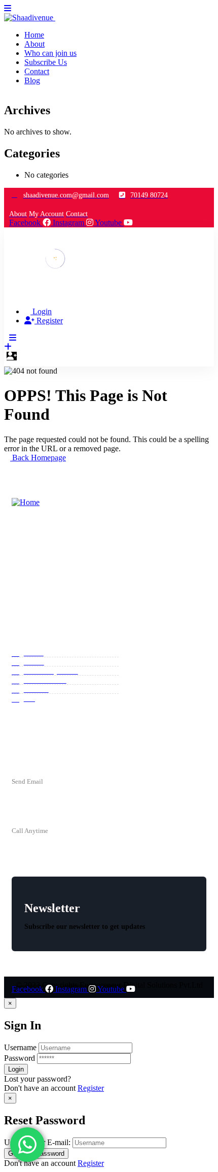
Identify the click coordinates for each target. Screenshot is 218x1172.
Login (41, 311)
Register (91, 1088)
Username (20, 1047)
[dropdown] (7, 8)
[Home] (55, 270)
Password (19, 1058)
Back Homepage (38, 457)
